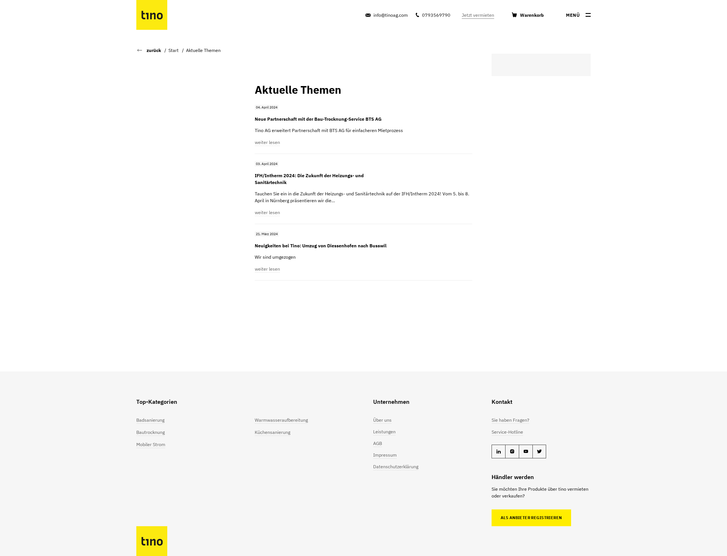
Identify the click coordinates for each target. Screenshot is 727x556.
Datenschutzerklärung (395, 466)
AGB (377, 443)
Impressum (385, 455)
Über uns (382, 420)
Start (173, 50)
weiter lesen (267, 142)
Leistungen (384, 431)
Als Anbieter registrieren (531, 517)
